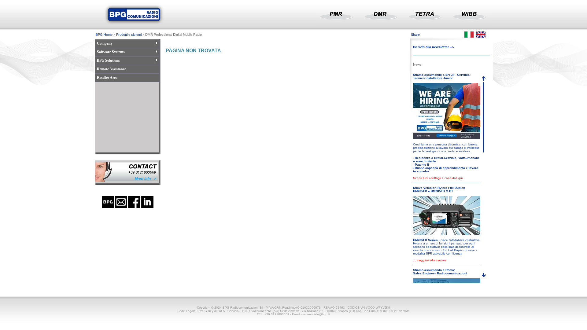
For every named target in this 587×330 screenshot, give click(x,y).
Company (105, 43)
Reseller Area (107, 77)
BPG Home (104, 34)
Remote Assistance (111, 69)
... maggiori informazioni (429, 260)
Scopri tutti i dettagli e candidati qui (438, 178)
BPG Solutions (108, 60)
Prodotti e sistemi (129, 34)
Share (415, 34)
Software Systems (111, 52)
